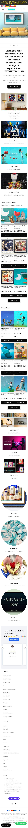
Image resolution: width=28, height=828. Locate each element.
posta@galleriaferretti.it (16, 789)
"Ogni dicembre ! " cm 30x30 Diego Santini (7, 226)
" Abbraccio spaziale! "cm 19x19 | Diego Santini (19, 394)
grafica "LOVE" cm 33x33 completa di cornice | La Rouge (20, 256)
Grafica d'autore (14, 141)
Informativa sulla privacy (21, 820)
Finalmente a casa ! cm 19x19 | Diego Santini (20, 287)
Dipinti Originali (14, 192)
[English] (2, 5)
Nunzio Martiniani (7, 706)
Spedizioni (5, 756)
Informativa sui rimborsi (19, 817)
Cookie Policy (6, 749)
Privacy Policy (6, 746)
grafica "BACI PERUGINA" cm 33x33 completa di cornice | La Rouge (7, 256)
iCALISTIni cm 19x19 (7, 713)
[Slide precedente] (10, 45)
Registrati (5, 729)
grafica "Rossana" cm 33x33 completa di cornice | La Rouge (7, 287)
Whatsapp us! (22, 823)
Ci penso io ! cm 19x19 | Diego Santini (20, 361)
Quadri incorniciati (14, 113)
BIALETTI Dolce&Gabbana (9, 689)
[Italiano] (10, 5)
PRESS (4, 739)
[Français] (5, 5)
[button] (3, 9)
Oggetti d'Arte (6, 682)
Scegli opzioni (7, 235)
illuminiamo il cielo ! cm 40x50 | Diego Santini (7, 329)
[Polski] (12, 5)
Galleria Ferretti (7, 736)
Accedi (4, 726)
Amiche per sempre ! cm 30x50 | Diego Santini (20, 329)
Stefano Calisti (6, 699)
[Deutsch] (7, 5)
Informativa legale (14, 824)
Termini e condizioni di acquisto (10, 753)
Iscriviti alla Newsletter (8, 732)
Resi (4, 763)
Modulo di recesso (7, 770)
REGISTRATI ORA (14, 86)
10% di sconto (5, 825)
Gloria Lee (5, 702)
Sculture (5, 686)
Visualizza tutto (14, 300)
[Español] (15, 5)
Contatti (5, 743)
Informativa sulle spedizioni (9, 820)
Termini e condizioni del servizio (12, 822)
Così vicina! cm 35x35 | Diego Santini (7, 361)
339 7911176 (18, 787)
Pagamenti (5, 760)
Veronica (5, 709)
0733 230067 (10, 785)
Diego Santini (14, 166)
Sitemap (5, 766)
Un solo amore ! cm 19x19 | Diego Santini (19, 226)
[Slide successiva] (17, 45)
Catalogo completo (7, 716)
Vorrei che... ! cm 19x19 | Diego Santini (7, 394)
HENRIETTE (14, 475)
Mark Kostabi (6, 696)
